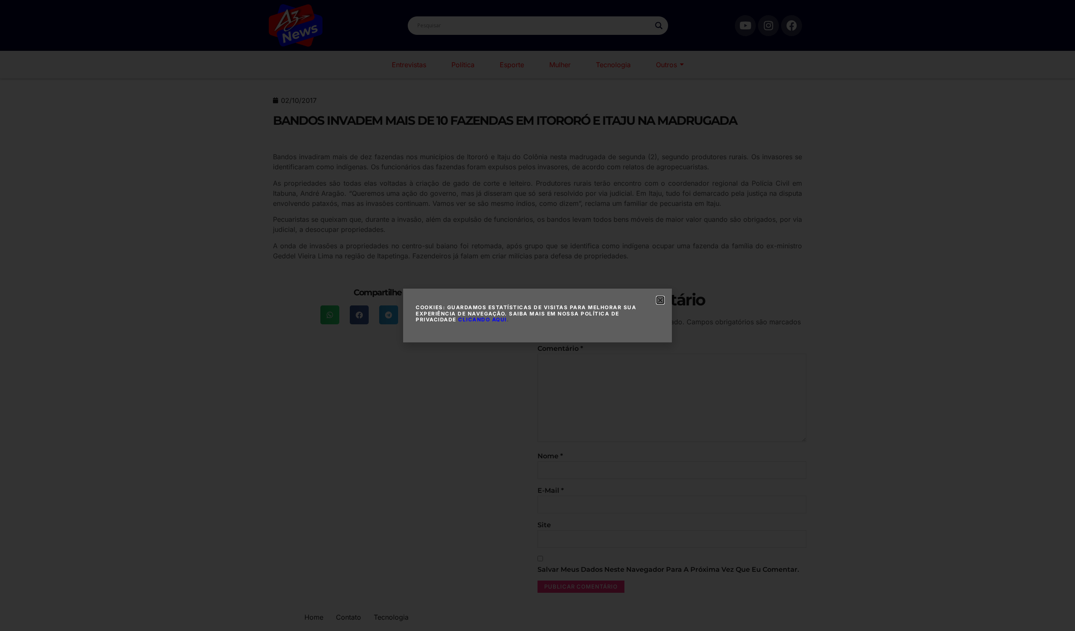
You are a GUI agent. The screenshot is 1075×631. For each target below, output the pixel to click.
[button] (660, 300)
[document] (537, 315)
